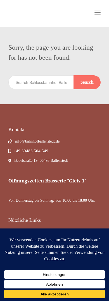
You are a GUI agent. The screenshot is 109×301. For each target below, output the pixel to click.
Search (87, 82)
